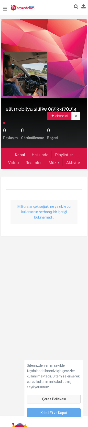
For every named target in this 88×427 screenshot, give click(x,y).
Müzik (54, 162)
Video (13, 162)
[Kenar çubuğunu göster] (5, 6)
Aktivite (73, 162)
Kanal (20, 154)
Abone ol (61, 116)
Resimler (34, 162)
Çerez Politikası (54, 399)
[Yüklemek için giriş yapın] (83, 7)
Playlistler (64, 154)
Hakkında (40, 154)
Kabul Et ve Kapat (54, 413)
